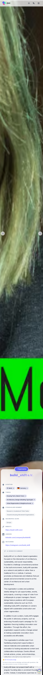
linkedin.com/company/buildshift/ (18, 537)
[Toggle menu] (39, 3)
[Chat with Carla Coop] (39, 671)
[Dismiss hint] (40, 659)
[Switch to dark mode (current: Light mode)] (29, 3)
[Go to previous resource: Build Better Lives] (3, 233)
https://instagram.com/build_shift (18, 545)
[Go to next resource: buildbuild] (40, 233)
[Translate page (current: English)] (33, 3)
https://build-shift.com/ (14, 530)
